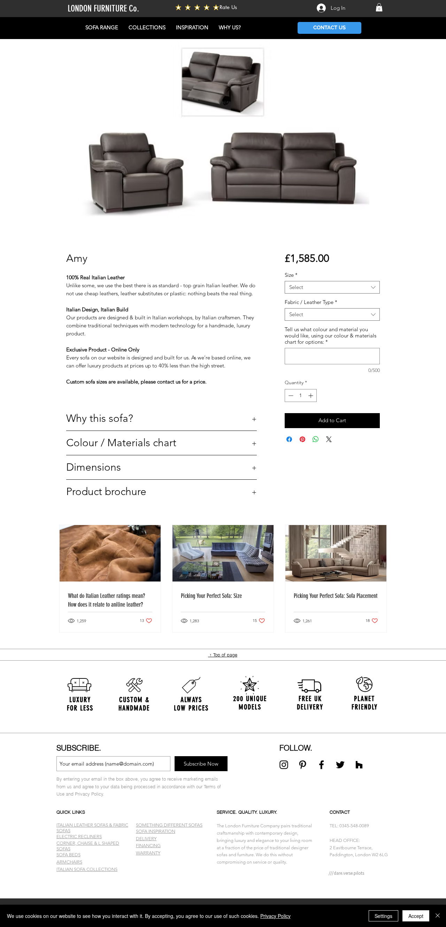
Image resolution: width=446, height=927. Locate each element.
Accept (415, 915)
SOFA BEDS (68, 854)
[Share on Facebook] (289, 439)
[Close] (437, 915)
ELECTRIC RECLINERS (79, 836)
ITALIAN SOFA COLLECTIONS (86, 869)
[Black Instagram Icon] (284, 764)
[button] (379, 7)
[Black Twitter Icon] (340, 764)
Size (291, 275)
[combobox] (332, 287)
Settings (383, 915)
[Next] (406, 702)
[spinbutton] (300, 395)
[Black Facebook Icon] (321, 764)
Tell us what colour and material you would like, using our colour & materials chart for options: (330, 335)
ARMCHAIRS (69, 862)
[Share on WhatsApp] (316, 439)
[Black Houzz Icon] (359, 764)
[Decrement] (290, 395)
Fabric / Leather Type (311, 302)
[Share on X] (329, 439)
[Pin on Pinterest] (302, 439)
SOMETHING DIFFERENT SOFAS (169, 825)
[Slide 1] (223, 881)
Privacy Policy (275, 915)
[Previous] (39, 702)
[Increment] (311, 395)
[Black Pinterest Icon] (302, 764)
